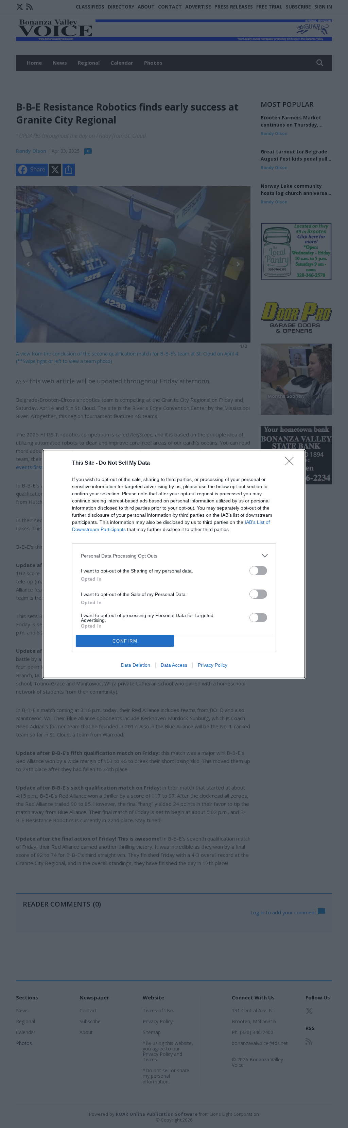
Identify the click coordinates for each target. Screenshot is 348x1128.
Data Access (174, 665)
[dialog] (174, 564)
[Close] (291, 463)
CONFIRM (125, 641)
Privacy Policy (212, 665)
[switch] (258, 570)
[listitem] (174, 555)
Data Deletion (135, 665)
